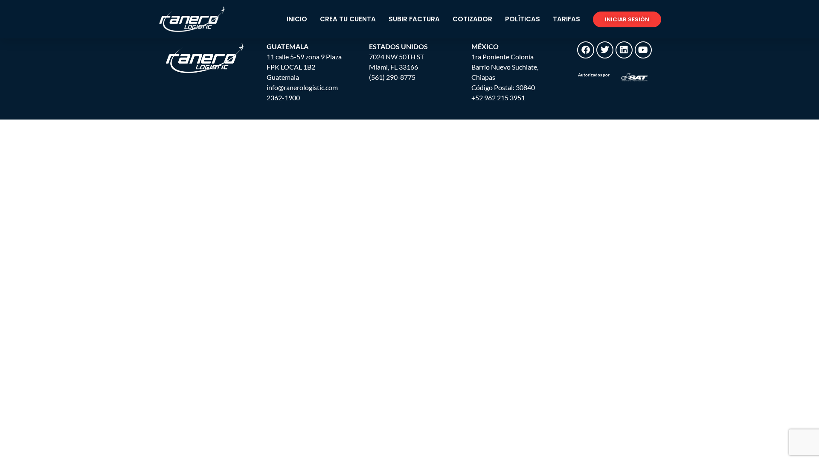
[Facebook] (585, 49)
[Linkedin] (624, 49)
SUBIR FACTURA (414, 19)
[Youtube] (643, 49)
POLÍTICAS (522, 19)
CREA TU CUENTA (348, 19)
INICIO (297, 19)
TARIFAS (566, 19)
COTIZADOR (472, 19)
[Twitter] (604, 49)
